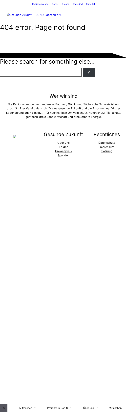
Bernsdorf (78, 4)
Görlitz (55, 4)
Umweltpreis (63, 151)
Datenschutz (106, 142)
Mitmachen (25, 408)
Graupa (65, 4)
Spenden (63, 155)
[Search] (89, 72)
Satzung (106, 151)
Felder (63, 147)
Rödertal (90, 4)
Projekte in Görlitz (57, 408)
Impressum (107, 147)
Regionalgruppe (40, 4)
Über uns (63, 142)
